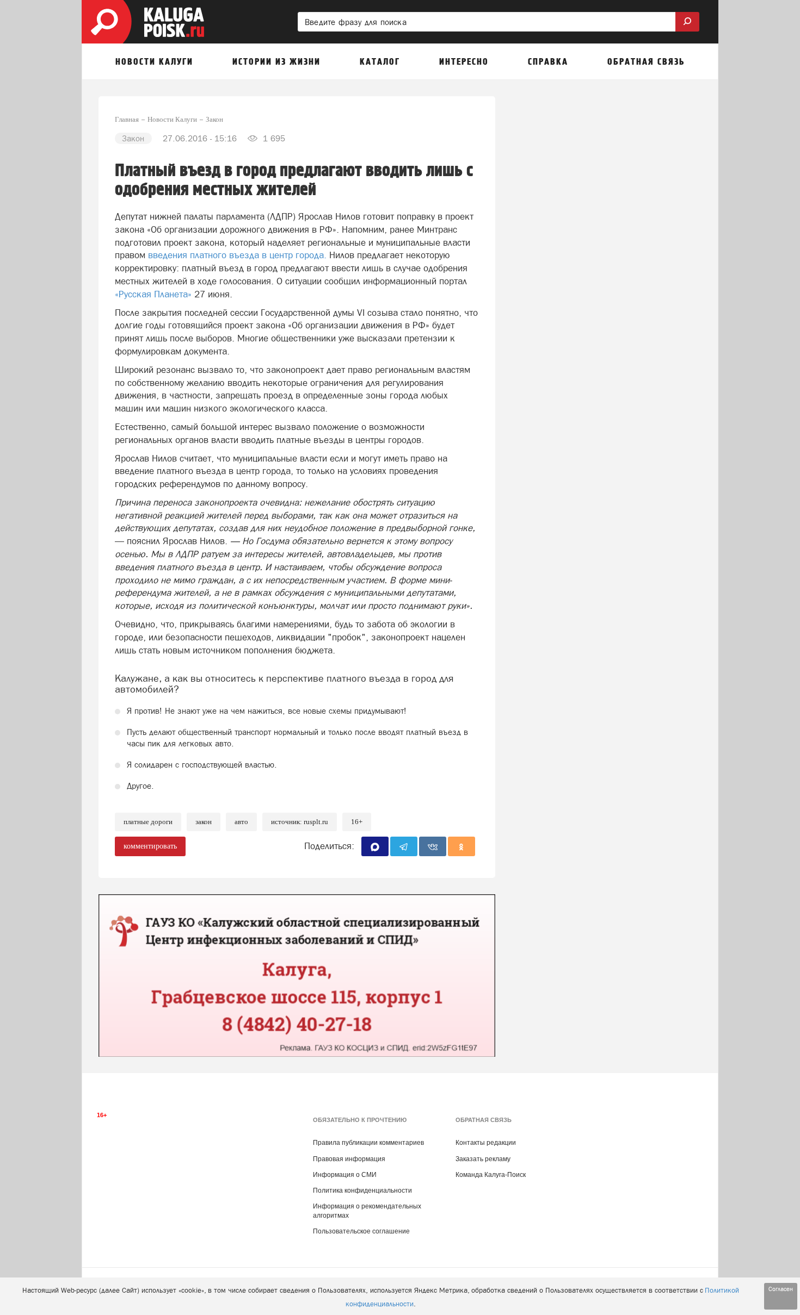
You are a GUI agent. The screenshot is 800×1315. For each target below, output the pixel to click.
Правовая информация (349, 1159)
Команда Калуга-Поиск (491, 1175)
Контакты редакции (486, 1142)
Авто (241, 822)
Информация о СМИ (345, 1175)
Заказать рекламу (483, 1159)
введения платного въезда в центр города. (237, 255)
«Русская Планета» (153, 294)
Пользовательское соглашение (361, 1231)
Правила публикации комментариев (368, 1142)
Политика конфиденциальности (362, 1190)
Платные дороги (148, 822)
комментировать (150, 846)
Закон (203, 822)
